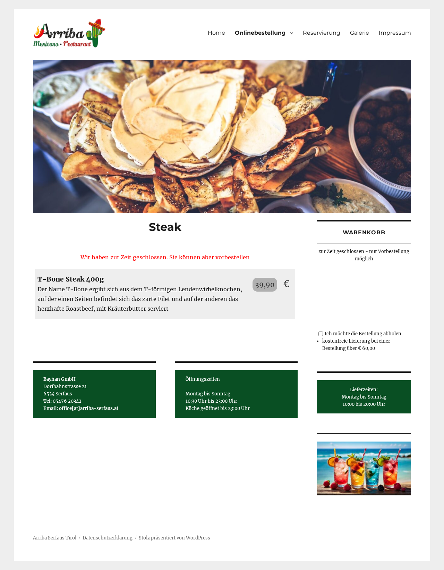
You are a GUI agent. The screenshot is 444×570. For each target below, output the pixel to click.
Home (216, 33)
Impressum (395, 33)
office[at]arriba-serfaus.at (88, 408)
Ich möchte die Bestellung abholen (363, 334)
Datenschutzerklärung (108, 538)
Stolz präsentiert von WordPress (174, 538)
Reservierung (321, 33)
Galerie (359, 33)
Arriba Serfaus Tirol (54, 538)
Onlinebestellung (260, 33)
